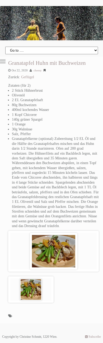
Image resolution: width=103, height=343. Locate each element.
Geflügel (27, 77)
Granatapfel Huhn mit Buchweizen (47, 63)
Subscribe (94, 337)
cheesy (38, 70)
